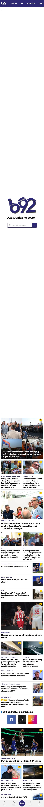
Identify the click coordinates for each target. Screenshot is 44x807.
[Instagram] (32, 719)
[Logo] (3, 3)
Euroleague (5, 632)
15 (40, 604)
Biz (2, 548)
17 (40, 419)
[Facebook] (11, 719)
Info (24, 548)
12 (41, 671)
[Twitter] (22, 719)
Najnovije (14, 3)
